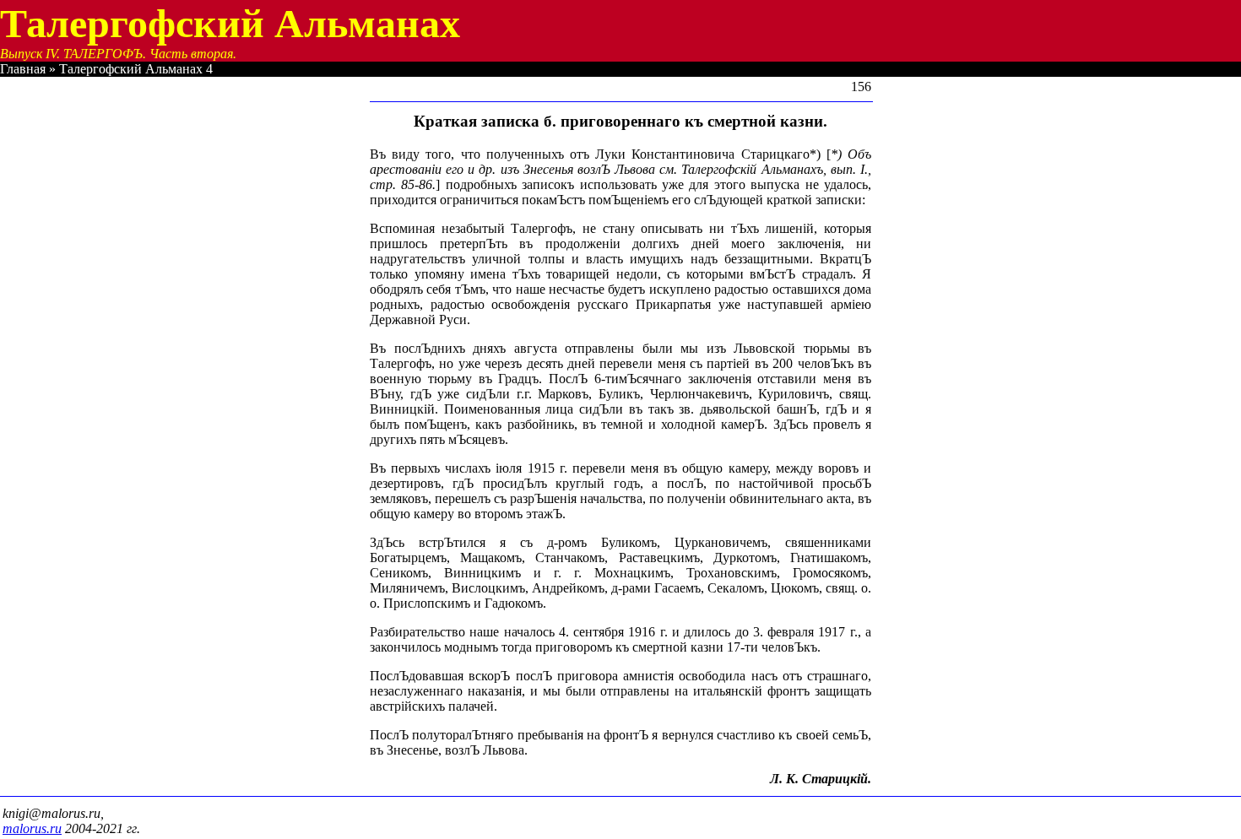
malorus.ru (32, 828)
